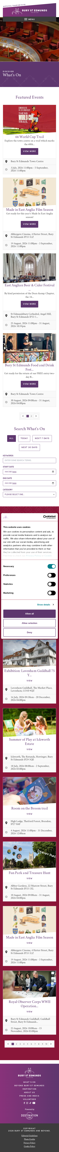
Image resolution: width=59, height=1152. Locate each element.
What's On (29, 1082)
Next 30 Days (29, 447)
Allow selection (29, 623)
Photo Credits (29, 1139)
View (30, 681)
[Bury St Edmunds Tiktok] (30, 1103)
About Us (29, 1092)
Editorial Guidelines (29, 1136)
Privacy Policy (33, 555)
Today (24, 438)
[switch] (52, 575)
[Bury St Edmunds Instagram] (27, 1103)
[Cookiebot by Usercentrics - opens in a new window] (43, 517)
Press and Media (29, 1096)
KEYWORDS (8, 456)
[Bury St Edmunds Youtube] (34, 1103)
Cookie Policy (29, 1147)
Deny (29, 632)
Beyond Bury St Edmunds (29, 1085)
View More (29, 151)
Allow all (29, 613)
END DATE (7, 478)
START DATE (8, 467)
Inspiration (29, 1089)
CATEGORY (7, 490)
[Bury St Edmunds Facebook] (24, 1103)
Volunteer (29, 1099)
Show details (43, 604)
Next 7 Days (42, 438)
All (11, 438)
